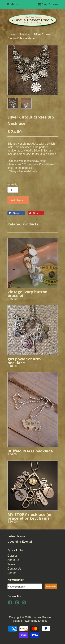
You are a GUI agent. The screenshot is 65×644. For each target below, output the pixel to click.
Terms (11, 564)
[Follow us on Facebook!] (10, 603)
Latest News (16, 536)
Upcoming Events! (19, 541)
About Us (13, 559)
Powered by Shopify (35, 620)
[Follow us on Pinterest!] (17, 603)
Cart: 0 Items (50, 4)
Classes (12, 555)
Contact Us (14, 568)
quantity (12, 184)
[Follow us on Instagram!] (24, 603)
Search (11, 572)
